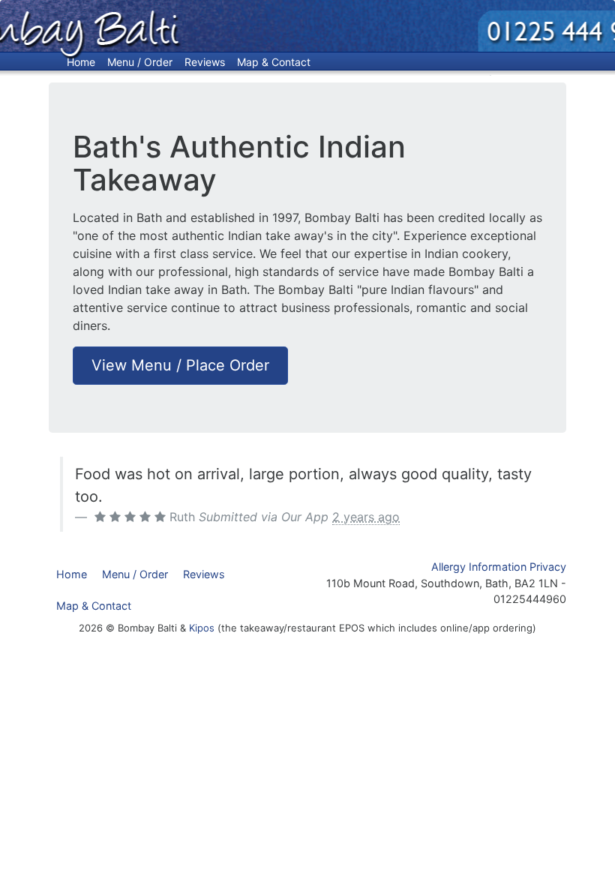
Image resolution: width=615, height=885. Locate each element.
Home (81, 62)
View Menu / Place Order (180, 365)
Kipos (201, 628)
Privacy (548, 566)
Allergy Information (478, 566)
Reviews (204, 62)
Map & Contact (273, 62)
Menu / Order (139, 62)
